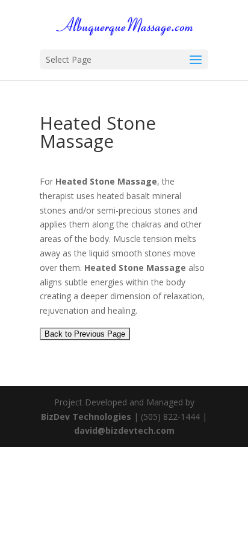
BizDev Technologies (86, 416)
